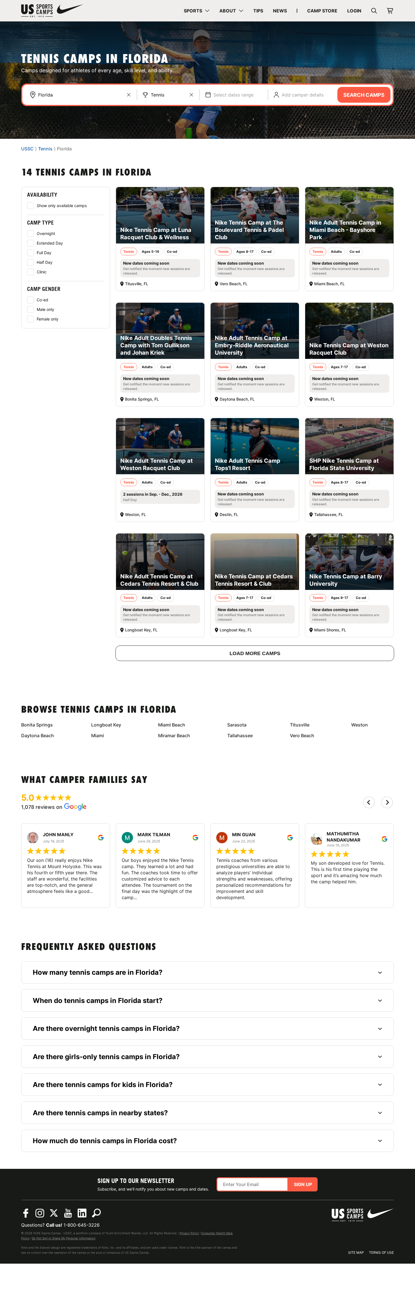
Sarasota (236, 725)
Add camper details (303, 95)
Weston (359, 725)
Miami (97, 735)
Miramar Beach (174, 735)
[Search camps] (96, 1213)
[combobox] (84, 95)
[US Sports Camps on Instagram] (39, 1213)
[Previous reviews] (369, 802)
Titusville (299, 725)
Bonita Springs (37, 725)
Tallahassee (240, 735)
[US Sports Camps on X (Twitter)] (53, 1213)
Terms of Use (381, 1252)
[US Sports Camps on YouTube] (68, 1213)
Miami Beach (171, 725)
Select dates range (233, 95)
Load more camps (255, 653)
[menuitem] (196, 10)
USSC (27, 149)
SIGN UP (303, 1184)
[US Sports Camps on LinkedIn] (82, 1213)
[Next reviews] (387, 802)
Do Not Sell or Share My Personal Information (63, 1238)
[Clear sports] (191, 95)
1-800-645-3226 (82, 1225)
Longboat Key (106, 725)
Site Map (356, 1252)
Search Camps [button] (364, 95)
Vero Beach (302, 735)
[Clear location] (128, 95)
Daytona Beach (37, 735)
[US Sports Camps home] (52, 10)
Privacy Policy (189, 1233)
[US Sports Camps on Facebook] (25, 1213)
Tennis (157, 95)
